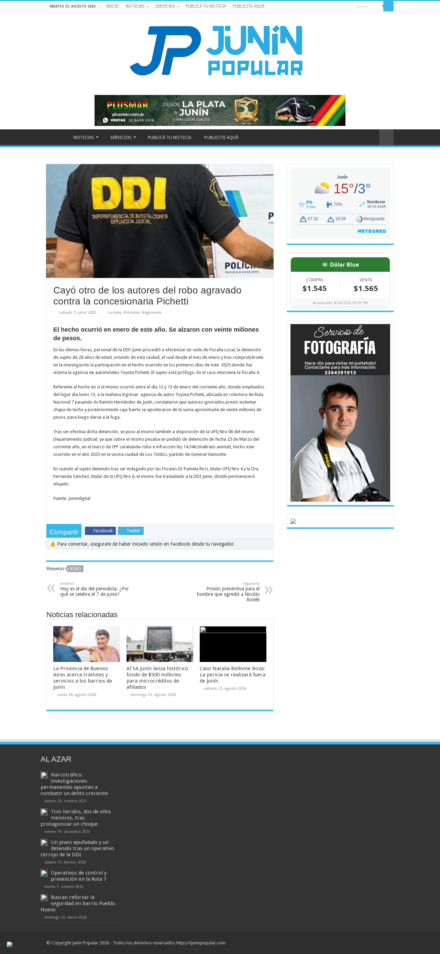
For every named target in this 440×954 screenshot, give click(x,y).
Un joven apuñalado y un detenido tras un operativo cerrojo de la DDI (77, 848)
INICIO (112, 6)
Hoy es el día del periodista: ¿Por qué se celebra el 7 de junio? (94, 589)
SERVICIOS (165, 6)
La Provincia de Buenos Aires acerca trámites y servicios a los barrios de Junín (82, 677)
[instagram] (347, 6)
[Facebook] (334, 6)
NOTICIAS (135, 6)
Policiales (131, 312)
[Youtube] (340, 6)
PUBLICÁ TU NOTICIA (206, 6)
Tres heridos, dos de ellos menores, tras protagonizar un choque (76, 817)
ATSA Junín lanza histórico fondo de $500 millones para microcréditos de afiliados (157, 677)
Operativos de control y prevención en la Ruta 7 (79, 876)
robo (75, 569)
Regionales (152, 312)
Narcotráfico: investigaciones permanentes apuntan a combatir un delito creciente (74, 784)
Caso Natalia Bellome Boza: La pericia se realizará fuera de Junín (232, 674)
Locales (114, 312)
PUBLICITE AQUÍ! (248, 6)
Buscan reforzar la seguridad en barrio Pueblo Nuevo (78, 903)
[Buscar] (388, 6)
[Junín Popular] (220, 50)
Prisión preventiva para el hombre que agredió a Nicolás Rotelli (228, 591)
